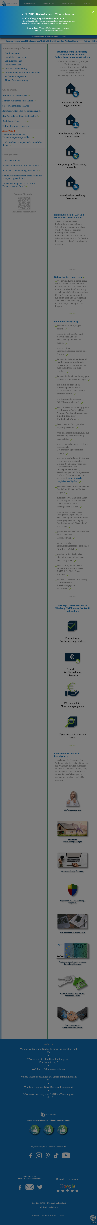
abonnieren (57, 30)
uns (60, 23)
